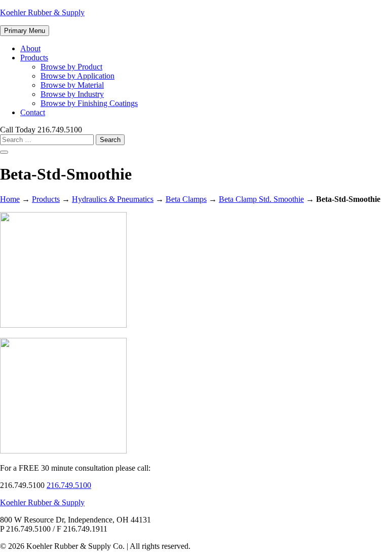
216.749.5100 (69, 485)
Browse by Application (77, 76)
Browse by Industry (72, 94)
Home (10, 199)
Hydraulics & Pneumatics (112, 199)
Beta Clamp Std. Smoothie (261, 199)
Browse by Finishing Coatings (89, 103)
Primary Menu (24, 30)
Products (34, 57)
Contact (32, 112)
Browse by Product (71, 66)
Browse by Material (72, 85)
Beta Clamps (186, 199)
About (30, 48)
